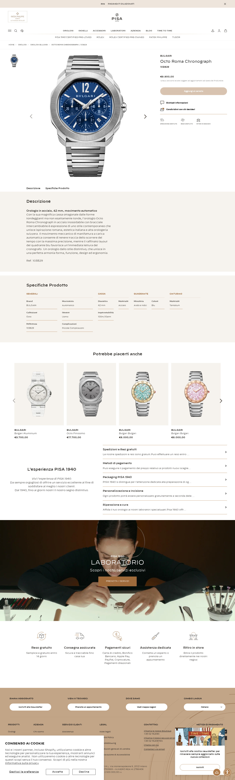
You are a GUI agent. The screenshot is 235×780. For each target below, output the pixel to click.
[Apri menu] (10, 31)
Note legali (105, 732)
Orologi (68, 31)
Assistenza (68, 732)
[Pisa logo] (117, 17)
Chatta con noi (151, 745)
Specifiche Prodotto (57, 188)
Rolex (100, 37)
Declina (84, 772)
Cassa (102, 294)
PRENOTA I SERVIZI (117, 581)
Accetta (57, 772)
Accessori (99, 31)
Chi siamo (38, 732)
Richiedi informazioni (177, 103)
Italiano (204, 707)
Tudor (176, 37)
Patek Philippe (158, 37)
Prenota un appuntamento (88, 707)
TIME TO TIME (164, 31)
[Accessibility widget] (227, 772)
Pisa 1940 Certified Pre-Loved (73, 37)
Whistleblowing (108, 743)
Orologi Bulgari (39, 45)
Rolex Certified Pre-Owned (126, 37)
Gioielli (83, 31)
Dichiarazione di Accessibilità (115, 755)
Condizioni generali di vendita (115, 749)
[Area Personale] (219, 31)
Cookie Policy (107, 737)
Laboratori (118, 31)
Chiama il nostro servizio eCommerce (163, 738)
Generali (32, 294)
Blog (149, 31)
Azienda (136, 31)
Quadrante (141, 294)
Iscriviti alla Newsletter (30, 707)
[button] (16, 31)
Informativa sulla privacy (22, 763)
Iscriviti (200, 767)
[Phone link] (23, 31)
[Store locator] (212, 31)
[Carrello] (225, 31)
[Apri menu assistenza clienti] (217, 772)
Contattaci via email (154, 749)
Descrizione (33, 188)
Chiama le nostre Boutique (157, 731)
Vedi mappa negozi (146, 707)
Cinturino (176, 294)
